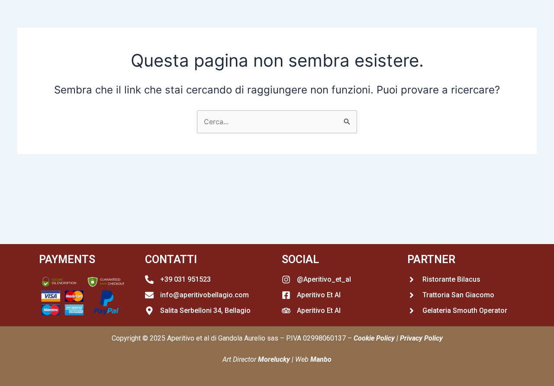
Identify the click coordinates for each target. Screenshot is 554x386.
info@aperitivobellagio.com (204, 295)
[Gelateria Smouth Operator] (411, 310)
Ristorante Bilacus (451, 279)
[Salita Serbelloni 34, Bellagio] (149, 310)
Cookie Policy (374, 338)
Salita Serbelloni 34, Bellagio (205, 310)
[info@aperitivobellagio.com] (149, 295)
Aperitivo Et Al (319, 295)
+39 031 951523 (185, 279)
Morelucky (274, 359)
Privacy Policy (421, 338)
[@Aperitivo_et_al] (286, 279)
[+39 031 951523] (149, 279)
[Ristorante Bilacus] (411, 279)
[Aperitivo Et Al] (286, 295)
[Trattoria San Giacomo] (411, 295)
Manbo (321, 359)
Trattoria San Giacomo (458, 295)
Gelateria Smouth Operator (464, 310)
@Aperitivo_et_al (324, 279)
